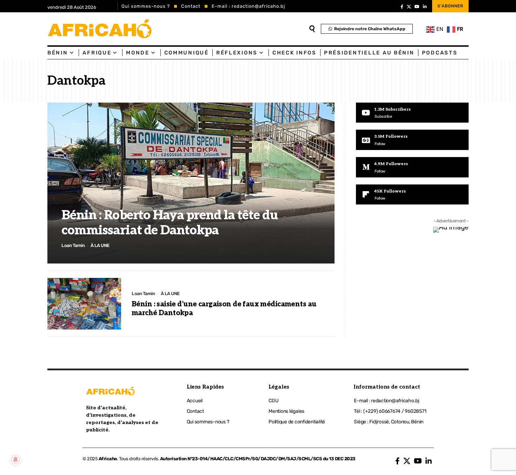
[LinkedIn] (425, 6)
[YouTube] (417, 6)
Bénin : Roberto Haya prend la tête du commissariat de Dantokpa (169, 223)
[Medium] (412, 167)
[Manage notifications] (15, 459)
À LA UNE (100, 245)
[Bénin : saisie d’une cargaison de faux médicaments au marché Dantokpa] (84, 304)
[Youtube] (412, 113)
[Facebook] (402, 6)
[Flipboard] (412, 194)
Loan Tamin (73, 245)
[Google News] (412, 140)
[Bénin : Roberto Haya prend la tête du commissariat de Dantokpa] (191, 183)
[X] (409, 6)
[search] (312, 28)
